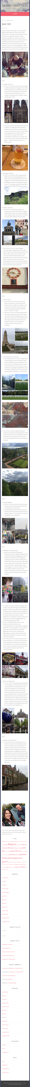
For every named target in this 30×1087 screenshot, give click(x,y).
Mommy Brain (4, 864)
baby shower (13, 841)
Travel (22, 867)
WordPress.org (5, 1072)
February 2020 (5, 888)
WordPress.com (17, 1084)
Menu (16, 14)
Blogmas (12, 844)
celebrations (18, 844)
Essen (9, 851)
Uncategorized (5, 1052)
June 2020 (4, 885)
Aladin (5, 841)
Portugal (10, 864)
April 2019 (4, 903)
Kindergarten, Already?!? (7, 944)
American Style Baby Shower (8, 955)
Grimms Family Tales (15, 5)
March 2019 (4, 907)
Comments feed (5, 1068)
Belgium (6, 844)
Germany (12, 854)
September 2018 (5, 921)
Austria (8, 841)
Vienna (26, 867)
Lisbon (21, 862)
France (26, 851)
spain (22, 864)
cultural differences (8, 848)
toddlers (7, 867)
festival (23, 851)
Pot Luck (13, 864)
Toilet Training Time (6, 948)
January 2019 (5, 914)
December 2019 (5, 892)
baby (10, 841)
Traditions (17, 867)
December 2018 (5, 918)
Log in (3, 1061)
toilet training (12, 867)
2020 (3, 841)
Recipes (17, 864)
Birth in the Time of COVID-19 (8, 951)
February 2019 (5, 910)
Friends (3, 854)
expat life (14, 851)
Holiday (14, 862)
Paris (8, 864)
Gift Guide (17, 854)
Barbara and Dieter (19, 841)
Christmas (24, 844)
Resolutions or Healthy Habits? (8, 959)
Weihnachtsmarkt (5, 869)
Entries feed (4, 1065)
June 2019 (4, 896)
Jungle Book (18, 862)
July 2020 (4, 881)
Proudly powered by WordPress (12, 1083)
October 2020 (5, 877)
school (20, 864)
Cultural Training (18, 848)
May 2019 (4, 899)
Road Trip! (6, 24)
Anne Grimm (4, 968)
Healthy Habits (10, 862)
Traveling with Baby (12, 983)
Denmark (6, 851)
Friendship (6, 854)
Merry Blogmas (12, 975)
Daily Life (4, 1045)
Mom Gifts (24, 862)
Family (20, 851)
